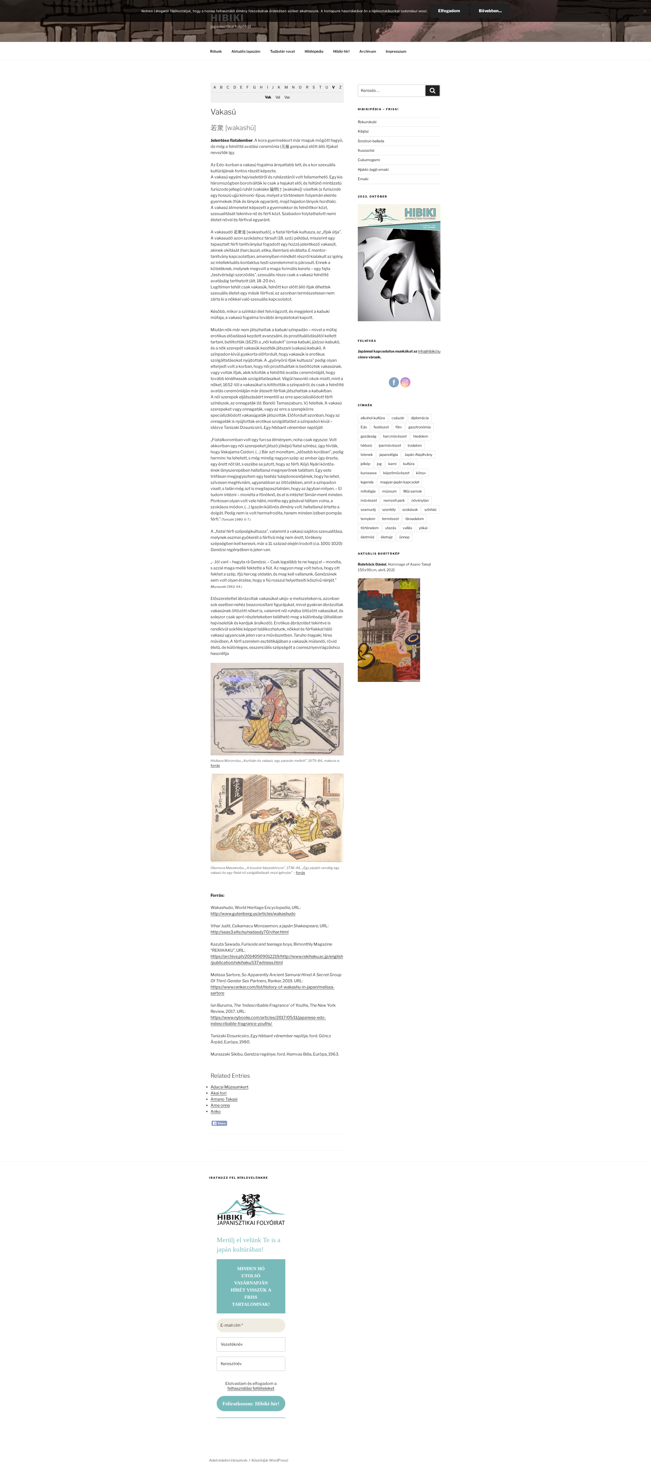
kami (392, 463)
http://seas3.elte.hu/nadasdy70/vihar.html (250, 932)
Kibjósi (363, 131)
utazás (390, 528)
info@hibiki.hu (429, 351)
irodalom (415, 445)
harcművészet (395, 436)
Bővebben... (490, 10)
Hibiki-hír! (341, 51)
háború (366, 445)
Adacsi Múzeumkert (229, 1087)
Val (277, 97)
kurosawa (369, 473)
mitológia (368, 491)
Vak (268, 97)
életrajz (387, 537)
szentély (389, 509)
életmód (367, 537)
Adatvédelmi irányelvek (228, 1460)
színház (430, 509)
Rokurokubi (367, 122)
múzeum (389, 491)
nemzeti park (394, 500)
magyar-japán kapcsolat (399, 482)
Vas (287, 97)
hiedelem (420, 436)
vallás (407, 528)
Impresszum (396, 51)
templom (368, 518)
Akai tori (219, 1093)
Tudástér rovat (282, 51)
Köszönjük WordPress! (269, 1460)
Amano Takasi (224, 1099)
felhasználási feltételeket (250, 1388)
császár (398, 418)
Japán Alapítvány (418, 454)
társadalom (414, 518)
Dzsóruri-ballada (371, 141)
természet (390, 518)
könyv (421, 473)
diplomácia (420, 418)
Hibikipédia (314, 51)
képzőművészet (396, 473)
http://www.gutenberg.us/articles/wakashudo (253, 913)
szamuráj (368, 509)
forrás (215, 765)
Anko (216, 1111)
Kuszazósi (366, 150)
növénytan (420, 500)
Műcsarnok (412, 491)
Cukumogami (369, 160)
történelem (370, 528)
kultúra (409, 463)
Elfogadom (449, 10)
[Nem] (644, 10)
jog (379, 463)
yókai (423, 528)
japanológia (388, 454)
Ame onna (220, 1105)
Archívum (367, 51)
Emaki (363, 179)
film (398, 427)
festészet (381, 427)
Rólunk (216, 51)
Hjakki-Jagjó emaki (373, 169)
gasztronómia (419, 427)
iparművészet (390, 445)
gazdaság (368, 436)
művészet (369, 500)
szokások (410, 509)
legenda (367, 482)
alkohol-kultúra (373, 418)
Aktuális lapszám (245, 51)
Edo (364, 427)
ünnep (404, 537)
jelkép (365, 463)
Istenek (367, 454)
